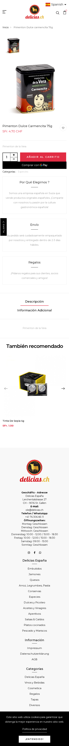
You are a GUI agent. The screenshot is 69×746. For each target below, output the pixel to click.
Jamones (34, 574)
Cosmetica (34, 688)
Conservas (34, 591)
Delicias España (34, 676)
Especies (23, 171)
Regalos (34, 693)
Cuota (4, 228)
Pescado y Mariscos (34, 630)
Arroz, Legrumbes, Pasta (34, 585)
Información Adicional (34, 310)
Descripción (34, 301)
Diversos (34, 705)
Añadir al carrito (43, 156)
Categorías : (9, 171)
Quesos (34, 579)
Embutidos (35, 568)
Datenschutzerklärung (34, 653)
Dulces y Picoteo (34, 602)
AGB (34, 659)
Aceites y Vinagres (34, 608)
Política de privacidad (34, 729)
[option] (13, 46)
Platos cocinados (34, 625)
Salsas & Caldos (34, 619)
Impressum (34, 648)
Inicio (6, 27)
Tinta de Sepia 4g (13, 420)
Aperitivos (34, 613)
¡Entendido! (34, 739)
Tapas (34, 699)
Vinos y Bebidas (34, 682)
